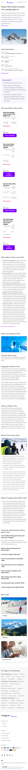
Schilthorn (20, 688)
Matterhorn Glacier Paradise (8, 688)
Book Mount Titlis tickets (7, 326)
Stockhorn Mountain (6, 693)
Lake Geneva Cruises (6, 686)
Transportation (5, 700)
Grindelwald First (14, 691)
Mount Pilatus (16, 693)
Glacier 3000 (4, 691)
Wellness (21, 703)
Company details (5, 733)
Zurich (2, 676)
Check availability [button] (10, 135)
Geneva (8, 676)
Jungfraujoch (21, 681)
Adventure (3, 703)
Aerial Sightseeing (12, 703)
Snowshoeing (11, 707)
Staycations (12, 705)
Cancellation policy (6, 740)
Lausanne (3, 679)
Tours (17, 698)
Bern (13, 676)
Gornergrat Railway (14, 683)
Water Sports (4, 705)
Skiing (18, 705)
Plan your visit (4, 73)
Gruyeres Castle (12, 695)
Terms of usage (5, 738)
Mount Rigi (4, 695)
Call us (4, 723)
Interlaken (15, 674)
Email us (5, 726)
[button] (14, 536)
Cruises (12, 700)
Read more (4, 25)
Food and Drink (20, 700)
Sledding (3, 707)
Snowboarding (20, 707)
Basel (23, 676)
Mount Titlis (21, 695)
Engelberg (19, 679)
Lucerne (18, 676)
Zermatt (22, 674)
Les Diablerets (11, 679)
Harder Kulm (4, 683)
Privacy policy (4, 735)
